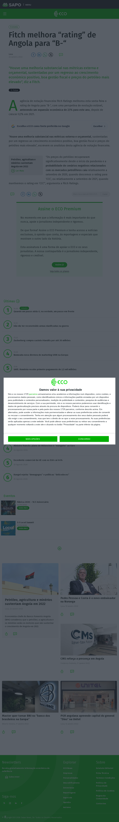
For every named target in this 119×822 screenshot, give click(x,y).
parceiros (33, 394)
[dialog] (59, 411)
